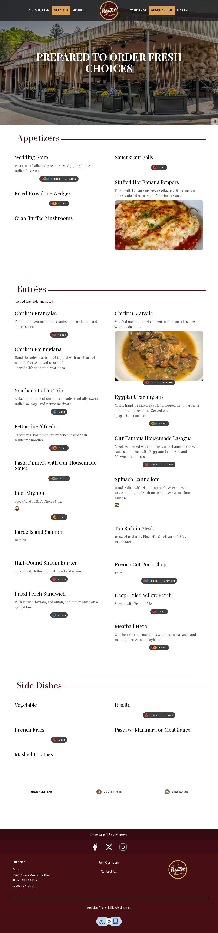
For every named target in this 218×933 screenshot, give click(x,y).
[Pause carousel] (214, 121)
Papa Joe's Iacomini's (177, 869)
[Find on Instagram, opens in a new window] (123, 848)
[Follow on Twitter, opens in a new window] (109, 848)
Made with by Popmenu (65, 834)
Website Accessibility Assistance (109, 907)
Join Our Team (38, 10)
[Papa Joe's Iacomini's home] (109, 10)
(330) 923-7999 (23, 886)
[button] (80, 10)
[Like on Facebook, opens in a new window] (95, 848)
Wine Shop (138, 10)
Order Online (162, 10)
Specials (61, 10)
